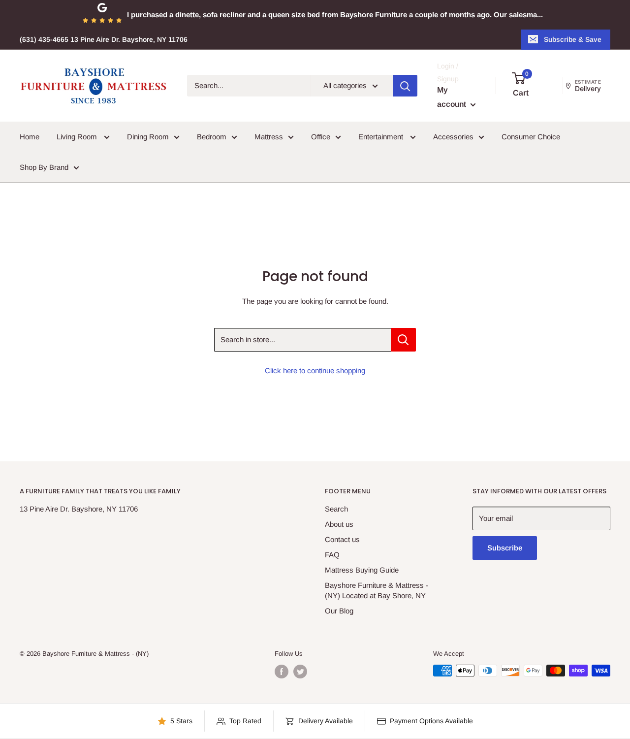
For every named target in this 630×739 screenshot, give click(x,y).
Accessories (453, 136)
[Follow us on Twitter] (300, 671)
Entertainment (381, 136)
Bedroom (211, 136)
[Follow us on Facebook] (281, 671)
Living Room (78, 136)
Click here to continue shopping (315, 370)
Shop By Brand (44, 167)
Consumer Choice (531, 136)
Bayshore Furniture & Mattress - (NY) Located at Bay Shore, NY (376, 590)
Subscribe (504, 548)
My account (452, 97)
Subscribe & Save (572, 39)
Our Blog (339, 611)
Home (29, 136)
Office (320, 136)
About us (339, 524)
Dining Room (148, 136)
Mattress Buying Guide (362, 570)
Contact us (342, 539)
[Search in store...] (403, 340)
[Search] (405, 85)
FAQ (332, 554)
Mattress (268, 136)
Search (336, 509)
